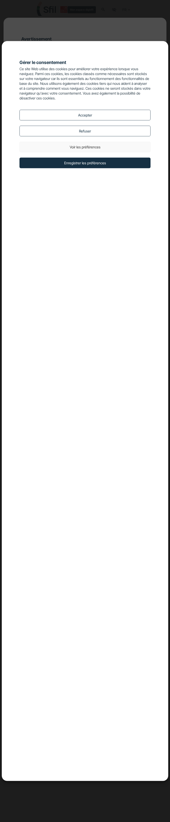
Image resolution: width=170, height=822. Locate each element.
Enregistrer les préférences (85, 163)
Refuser (85, 131)
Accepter (85, 115)
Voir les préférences (85, 147)
